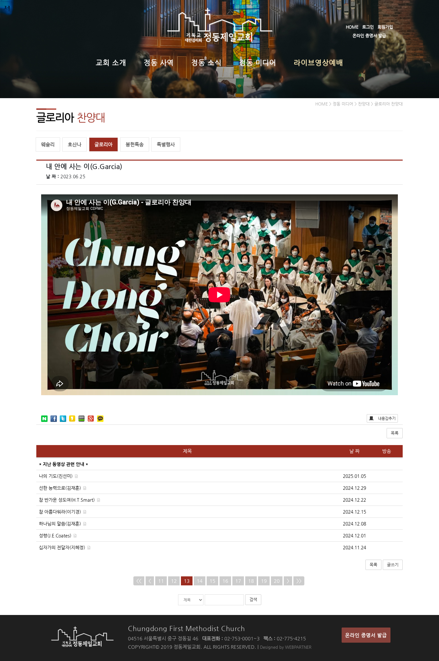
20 (277, 580)
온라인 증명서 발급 (369, 35)
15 (212, 580)
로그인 (368, 26)
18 (251, 580)
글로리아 (103, 144)
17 (238, 580)
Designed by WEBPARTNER (285, 647)
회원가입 (385, 26)
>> (298, 580)
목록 (395, 433)
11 (161, 580)
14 (199, 580)
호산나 (74, 144)
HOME (352, 26)
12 (174, 580)
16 (225, 580)
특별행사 (166, 144)
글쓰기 (393, 564)
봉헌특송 (135, 144)
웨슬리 (48, 144)
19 (264, 580)
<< (138, 580)
